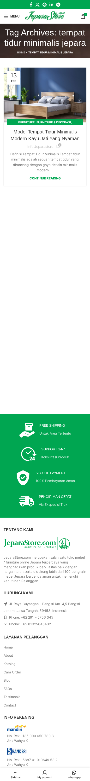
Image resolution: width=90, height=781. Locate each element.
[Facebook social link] (31, 4)
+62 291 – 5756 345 (37, 617)
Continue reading (45, 178)
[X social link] (37, 4)
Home (21, 52)
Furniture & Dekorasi (53, 122)
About (8, 655)
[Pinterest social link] (44, 4)
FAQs (8, 689)
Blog (7, 680)
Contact (10, 705)
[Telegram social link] (58, 4)
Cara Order (12, 672)
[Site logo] (45, 16)
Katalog (10, 664)
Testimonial (12, 697)
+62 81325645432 (36, 624)
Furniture (26, 122)
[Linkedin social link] (51, 4)
